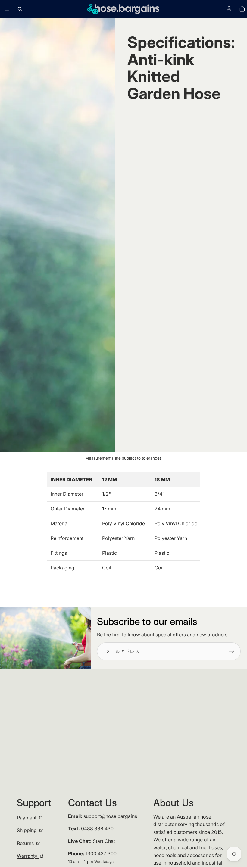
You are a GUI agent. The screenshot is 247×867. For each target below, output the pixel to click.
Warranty (28, 856)
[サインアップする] (231, 651)
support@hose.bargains (110, 816)
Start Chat (104, 841)
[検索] (20, 9)
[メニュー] (7, 9)
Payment (27, 818)
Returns (26, 843)
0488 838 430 (97, 828)
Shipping (27, 830)
